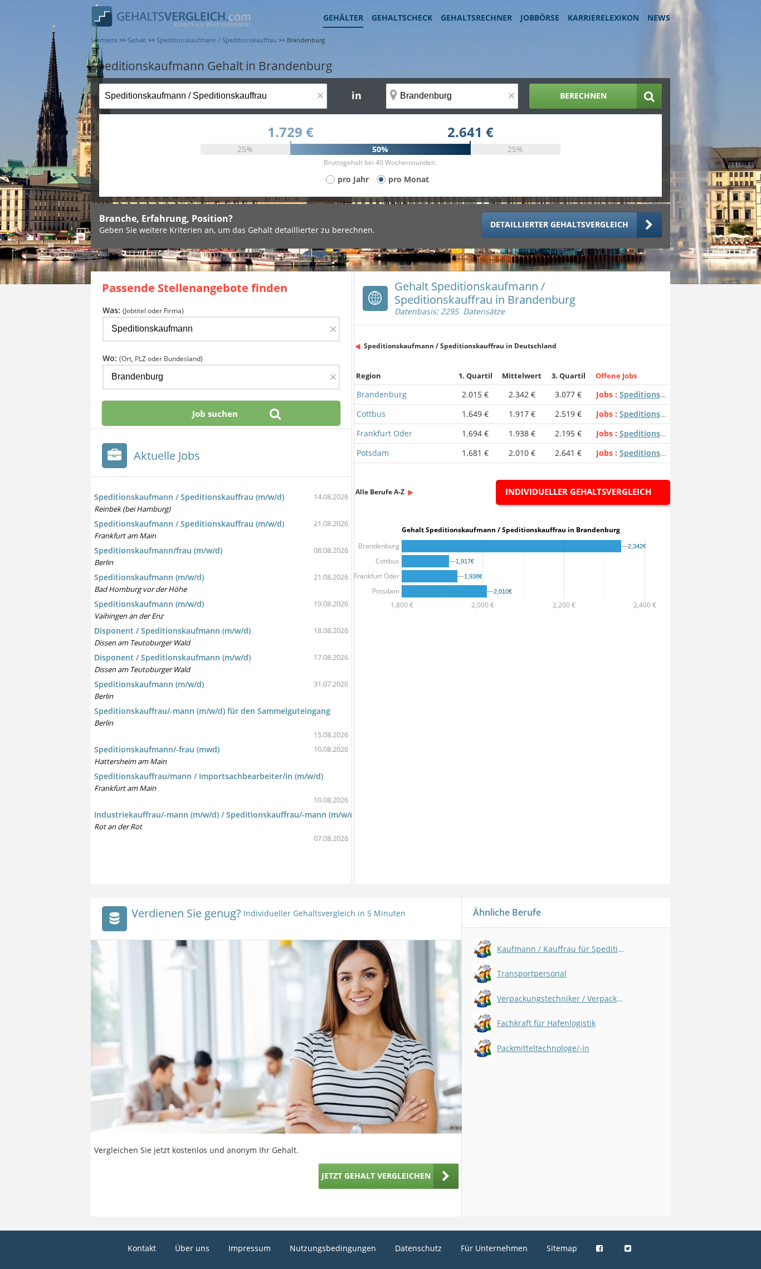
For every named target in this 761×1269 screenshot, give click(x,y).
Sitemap (562, 1248)
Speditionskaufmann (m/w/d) (149, 577)
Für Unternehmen (494, 1248)
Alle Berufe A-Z (379, 492)
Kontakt (142, 1248)
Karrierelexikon (603, 17)
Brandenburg (382, 394)
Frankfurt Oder (384, 433)
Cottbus (371, 414)
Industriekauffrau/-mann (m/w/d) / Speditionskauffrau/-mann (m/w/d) (225, 814)
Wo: (153, 358)
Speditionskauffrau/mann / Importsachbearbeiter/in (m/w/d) (208, 776)
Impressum (249, 1248)
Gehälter (343, 17)
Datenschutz (418, 1248)
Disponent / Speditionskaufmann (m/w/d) (172, 630)
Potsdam (373, 453)
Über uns (192, 1248)
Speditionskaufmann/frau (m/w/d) (158, 550)
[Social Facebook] (601, 1248)
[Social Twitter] (629, 1248)
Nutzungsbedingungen (333, 1248)
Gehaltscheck (402, 17)
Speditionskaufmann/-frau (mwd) (156, 749)
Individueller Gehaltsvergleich (578, 491)
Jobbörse (539, 17)
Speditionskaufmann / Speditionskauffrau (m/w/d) (189, 497)
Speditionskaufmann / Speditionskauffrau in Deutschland (460, 346)
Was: (143, 310)
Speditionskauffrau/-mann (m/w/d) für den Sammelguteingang (212, 711)
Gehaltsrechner (476, 17)
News (658, 17)
